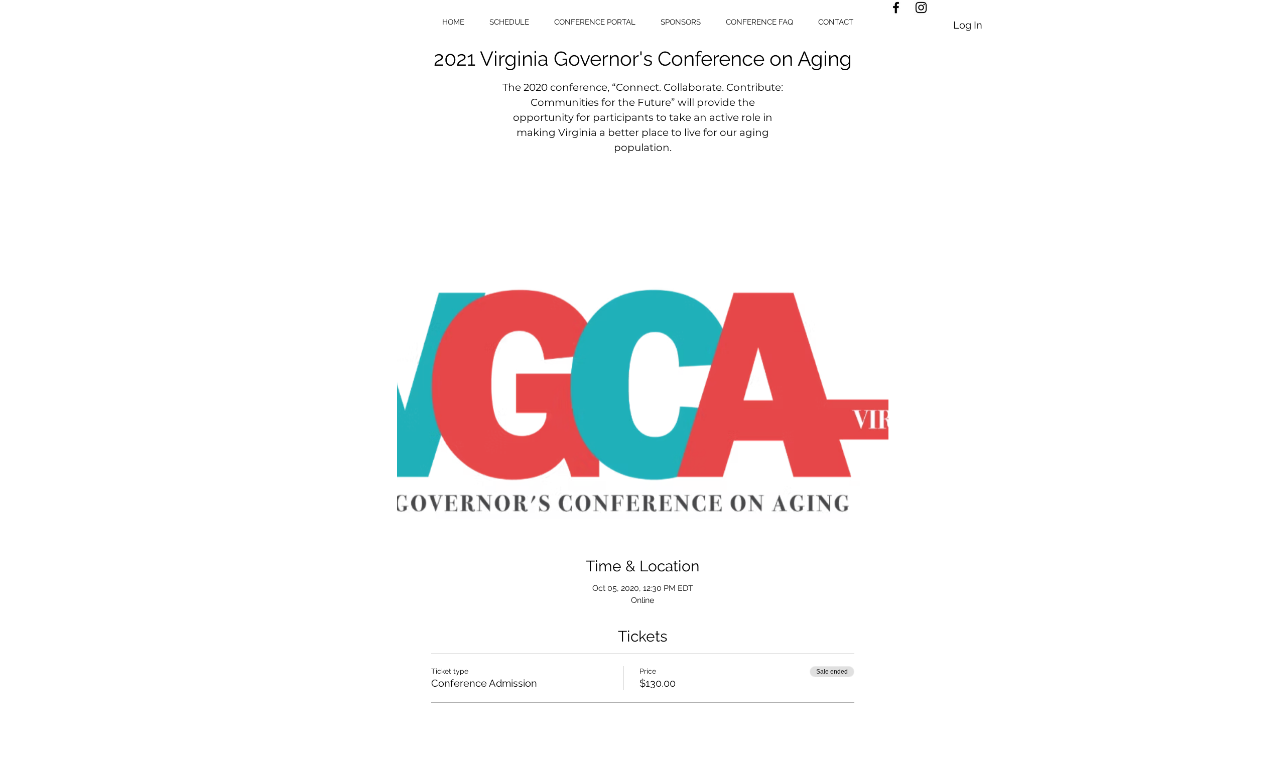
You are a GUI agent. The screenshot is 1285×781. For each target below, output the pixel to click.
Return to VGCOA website (642, 206)
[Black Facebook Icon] (896, 7)
